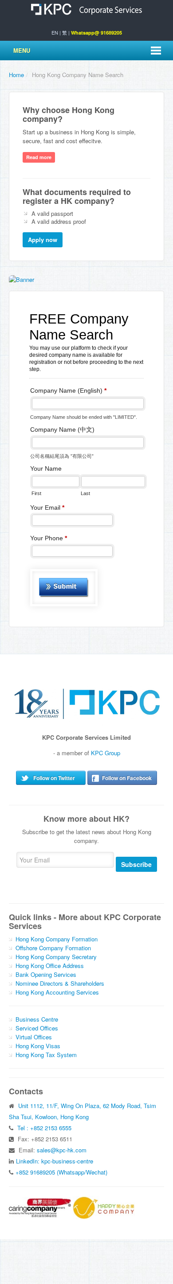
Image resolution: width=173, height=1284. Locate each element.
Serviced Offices (37, 1028)
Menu (21, 50)
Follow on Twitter (54, 778)
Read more (38, 157)
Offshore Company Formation (53, 948)
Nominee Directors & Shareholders (60, 983)
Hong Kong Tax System (46, 1054)
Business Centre (37, 1019)
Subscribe (136, 864)
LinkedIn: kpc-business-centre (54, 1161)
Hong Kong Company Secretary (56, 956)
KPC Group (105, 753)
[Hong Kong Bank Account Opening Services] (21, 278)
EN (54, 32)
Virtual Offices (34, 1037)
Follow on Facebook (127, 778)
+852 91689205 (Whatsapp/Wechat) (61, 1172)
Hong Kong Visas (38, 1046)
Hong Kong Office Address (50, 965)
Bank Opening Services (46, 974)
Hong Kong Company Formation (57, 939)
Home (16, 74)
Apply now (42, 239)
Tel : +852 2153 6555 (44, 1128)
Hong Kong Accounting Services (57, 992)
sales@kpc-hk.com (61, 1150)
